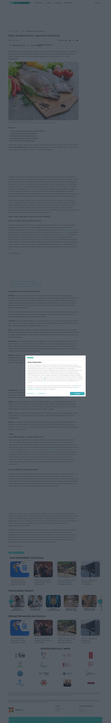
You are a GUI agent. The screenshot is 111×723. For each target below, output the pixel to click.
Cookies (37, 389)
